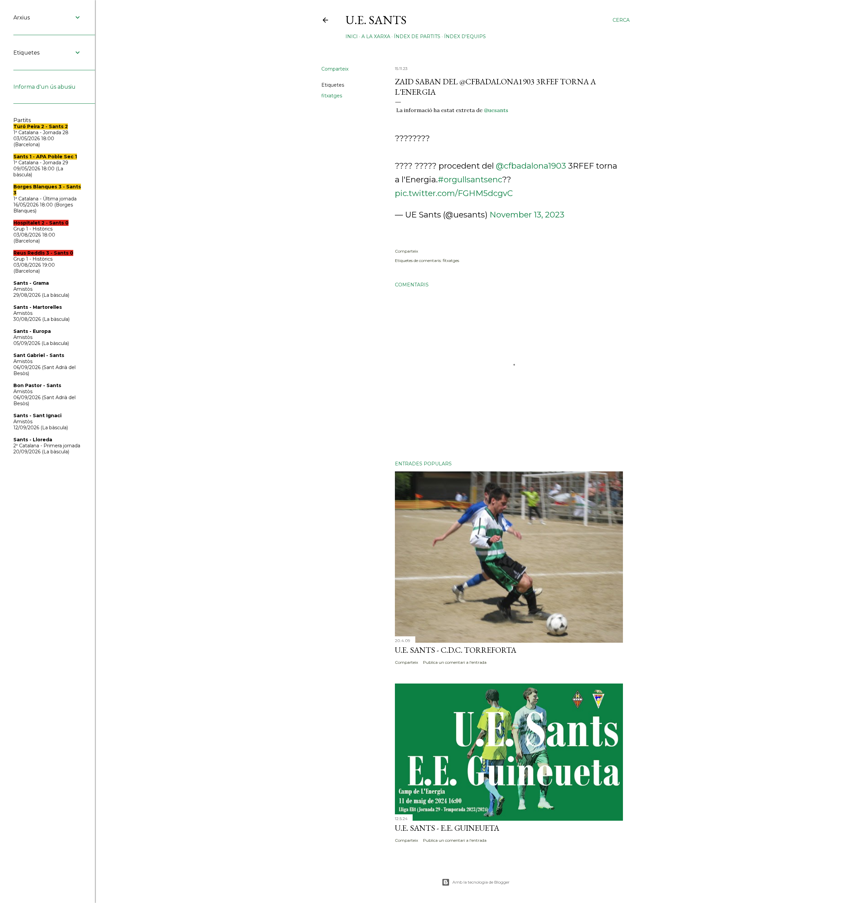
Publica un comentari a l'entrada (455, 662)
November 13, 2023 (527, 214)
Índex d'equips (465, 36)
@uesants (496, 110)
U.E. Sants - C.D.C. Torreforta (455, 650)
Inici (351, 36)
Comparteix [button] (334, 69)
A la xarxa (375, 36)
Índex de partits (417, 36)
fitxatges (331, 96)
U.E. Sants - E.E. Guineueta (447, 828)
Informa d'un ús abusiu (44, 87)
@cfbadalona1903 (531, 166)
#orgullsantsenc (470, 179)
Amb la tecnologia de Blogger (481, 882)
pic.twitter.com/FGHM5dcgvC (454, 193)
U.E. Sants (376, 20)
